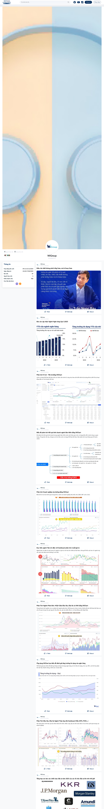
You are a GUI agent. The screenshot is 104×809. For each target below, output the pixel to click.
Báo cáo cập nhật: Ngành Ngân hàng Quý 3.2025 (52, 321)
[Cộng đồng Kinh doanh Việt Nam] (6, 2)
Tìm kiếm (68, 2)
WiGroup (42, 264)
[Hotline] (82, 2)
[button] (90, 312)
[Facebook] (75, 2)
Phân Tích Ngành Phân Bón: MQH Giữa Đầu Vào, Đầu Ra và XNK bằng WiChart (62, 605)
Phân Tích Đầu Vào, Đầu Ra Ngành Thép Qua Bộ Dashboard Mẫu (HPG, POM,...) (62, 721)
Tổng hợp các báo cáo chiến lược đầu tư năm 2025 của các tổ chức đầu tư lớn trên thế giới (66, 778)
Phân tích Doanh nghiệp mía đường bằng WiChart (53, 492)
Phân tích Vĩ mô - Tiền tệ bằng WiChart (49, 375)
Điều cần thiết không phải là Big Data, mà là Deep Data (54, 268)
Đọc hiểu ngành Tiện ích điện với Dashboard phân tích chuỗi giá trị (58, 548)
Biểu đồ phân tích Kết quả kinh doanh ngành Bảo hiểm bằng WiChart (59, 432)
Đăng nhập (97, 2)
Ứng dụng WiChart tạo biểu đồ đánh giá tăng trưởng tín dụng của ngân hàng (61, 663)
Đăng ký (88, 2)
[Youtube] (79, 2)
